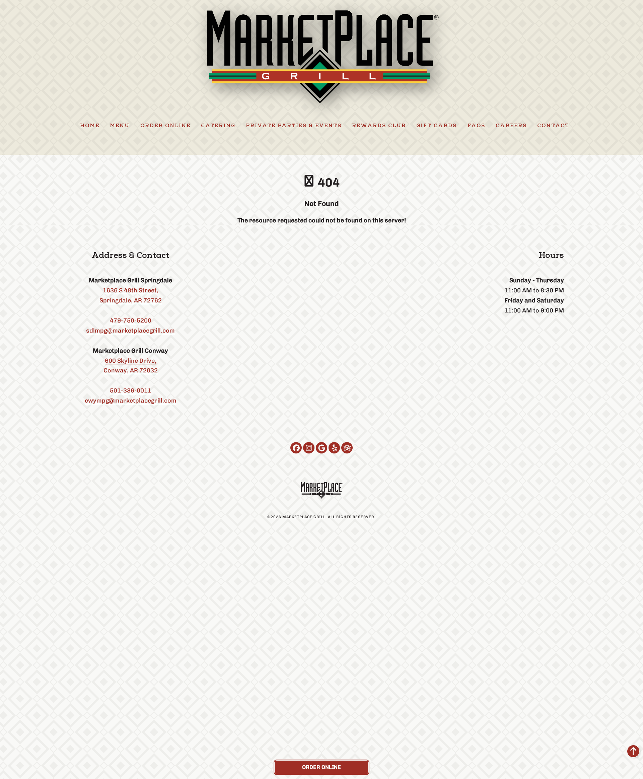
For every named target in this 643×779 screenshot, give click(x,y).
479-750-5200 (130, 320)
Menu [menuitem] (120, 126)
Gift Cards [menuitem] (436, 126)
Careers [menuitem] (511, 126)
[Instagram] (308, 447)
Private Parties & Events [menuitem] (294, 126)
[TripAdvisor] (347, 447)
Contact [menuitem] (553, 126)
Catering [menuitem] (218, 126)
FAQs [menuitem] (476, 126)
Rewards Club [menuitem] (379, 126)
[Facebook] (296, 447)
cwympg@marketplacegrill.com (130, 400)
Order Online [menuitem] (165, 126)
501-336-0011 (130, 390)
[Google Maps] (321, 447)
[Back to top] (633, 751)
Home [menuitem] (89, 126)
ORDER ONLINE (321, 767)
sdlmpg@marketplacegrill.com (130, 330)
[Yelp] (334, 447)
